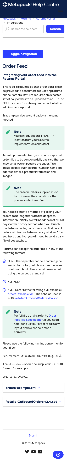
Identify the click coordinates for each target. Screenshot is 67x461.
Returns (25, 18)
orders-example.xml (21, 294)
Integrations (15, 22)
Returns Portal (45, 18)
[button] (60, 12)
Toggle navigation (23, 54)
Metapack (9, 18)
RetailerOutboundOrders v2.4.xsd (36, 298)
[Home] (31, 4)
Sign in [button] (33, 435)
